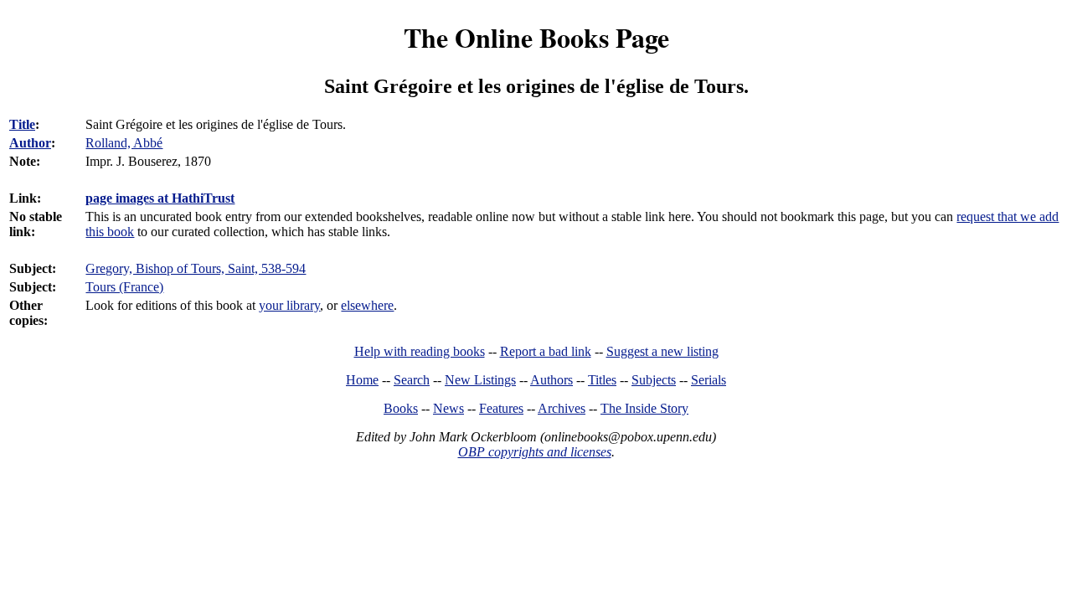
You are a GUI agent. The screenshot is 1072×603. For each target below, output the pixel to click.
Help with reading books (419, 351)
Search (412, 380)
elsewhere (367, 305)
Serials (708, 380)
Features (501, 408)
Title (22, 124)
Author (30, 143)
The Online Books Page (536, 37)
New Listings (480, 380)
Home (362, 380)
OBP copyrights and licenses (534, 452)
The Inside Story (644, 408)
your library (289, 305)
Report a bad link (545, 351)
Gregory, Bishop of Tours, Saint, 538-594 (195, 268)
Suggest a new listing (662, 351)
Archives (561, 408)
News (448, 408)
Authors (551, 380)
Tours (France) (124, 287)
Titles (602, 380)
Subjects (653, 380)
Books (401, 408)
